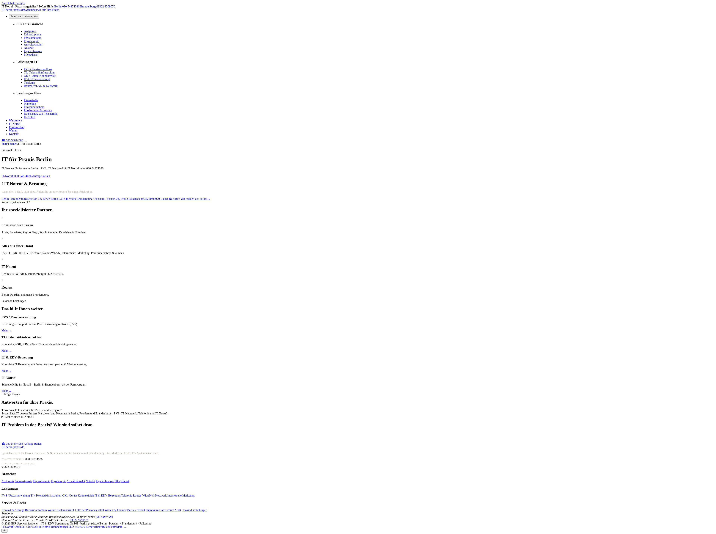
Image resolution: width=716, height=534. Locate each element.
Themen (12, 143)
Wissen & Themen (115, 510)
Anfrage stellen (41, 176)
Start (4, 143)
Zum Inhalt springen (13, 3)
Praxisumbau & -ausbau (38, 110)
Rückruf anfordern (36, 510)
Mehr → (6, 330)
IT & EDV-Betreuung (37, 79)
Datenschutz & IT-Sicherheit (40, 113)
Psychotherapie (33, 51)
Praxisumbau (16, 127)
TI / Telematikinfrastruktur (39, 72)
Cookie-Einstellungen (194, 510)
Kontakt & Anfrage (12, 510)
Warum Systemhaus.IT (61, 510)
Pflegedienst (31, 54)
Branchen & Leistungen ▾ (24, 16)
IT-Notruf (29, 117)
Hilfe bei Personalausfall (89, 510)
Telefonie (29, 82)
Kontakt (13, 133)
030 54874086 (12, 140)
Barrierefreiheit (136, 510)
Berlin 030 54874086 (66, 6)
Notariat (28, 47)
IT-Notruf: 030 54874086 (16, 176)
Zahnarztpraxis (32, 34)
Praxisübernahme (34, 107)
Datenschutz (166, 510)
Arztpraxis (30, 31)
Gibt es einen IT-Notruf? (19, 416)
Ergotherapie (31, 41)
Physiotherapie (32, 37)
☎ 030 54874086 (12, 443)
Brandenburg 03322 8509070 (97, 6)
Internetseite (31, 100)
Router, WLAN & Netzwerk (41, 85)
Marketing (30, 103)
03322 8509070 (79, 520)
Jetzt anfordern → (106, 526)
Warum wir (15, 120)
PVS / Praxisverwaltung (38, 69)
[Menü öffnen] (25, 141)
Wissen (13, 130)
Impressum (152, 510)
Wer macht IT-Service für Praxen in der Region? (33, 410)
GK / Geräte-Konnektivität (39, 75)
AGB (177, 510)
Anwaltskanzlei (33, 44)
